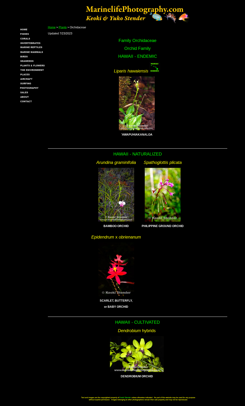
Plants (63, 27)
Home (52, 27)
